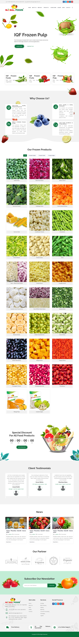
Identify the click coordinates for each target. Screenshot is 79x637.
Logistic (42, 615)
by (10, 534)
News (63, 7)
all (25, 155)
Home (29, 7)
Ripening (42, 609)
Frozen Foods (32, 155)
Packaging (42, 613)
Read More (8, 542)
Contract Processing (44, 611)
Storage (42, 603)
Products (46, 7)
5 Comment (63, 534)
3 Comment (40, 534)
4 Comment (16, 534)
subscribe (51, 585)
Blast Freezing (43, 605)
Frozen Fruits (42, 155)
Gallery (59, 7)
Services (40, 7)
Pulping (42, 607)
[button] (2, 39)
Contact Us (30, 46)
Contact (68, 7)
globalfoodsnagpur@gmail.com (15, 613)
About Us (34, 7)
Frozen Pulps (51, 155)
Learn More (19, 46)
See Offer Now (22, 447)
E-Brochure (53, 7)
